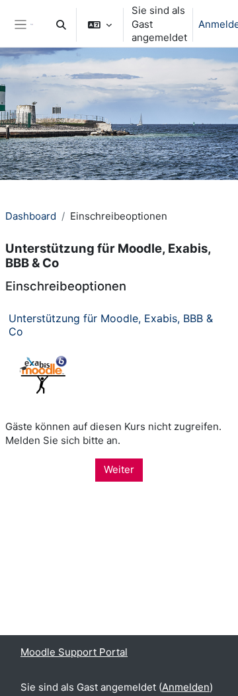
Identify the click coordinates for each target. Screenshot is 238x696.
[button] (61, 24)
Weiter (119, 469)
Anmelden (186, 687)
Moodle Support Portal (74, 652)
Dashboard (30, 216)
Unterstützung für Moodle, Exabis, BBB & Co (111, 324)
